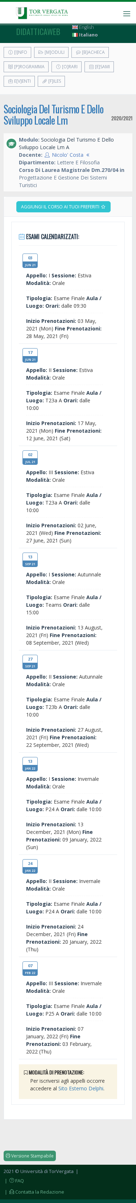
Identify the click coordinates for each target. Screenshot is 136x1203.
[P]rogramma (29, 67)
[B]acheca (93, 52)
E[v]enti (22, 81)
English (86, 27)
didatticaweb (38, 31)
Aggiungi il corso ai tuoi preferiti (60, 207)
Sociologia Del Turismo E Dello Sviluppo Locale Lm (53, 114)
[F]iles (54, 81)
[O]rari (69, 67)
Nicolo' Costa (67, 154)
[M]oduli (54, 52)
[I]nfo (20, 52)
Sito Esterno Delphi (80, 1088)
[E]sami (102, 67)
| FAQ (14, 1180)
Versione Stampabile (32, 1156)
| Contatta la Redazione (34, 1192)
